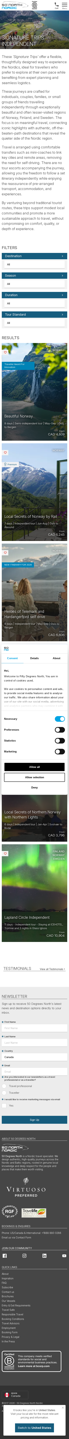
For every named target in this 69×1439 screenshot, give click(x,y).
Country (8, 1051)
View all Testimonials (51, 969)
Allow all (34, 766)
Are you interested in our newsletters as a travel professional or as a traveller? (29, 1078)
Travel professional (20, 1086)
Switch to (34, 1428)
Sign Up (34, 1119)
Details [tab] (34, 658)
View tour (34, 392)
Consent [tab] (12, 658)
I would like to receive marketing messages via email (32, 1099)
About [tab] (57, 658)
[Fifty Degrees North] (15, 5)
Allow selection (34, 777)
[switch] (60, 730)
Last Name (10, 1036)
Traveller (14, 1092)
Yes (11, 1105)
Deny (34, 787)
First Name (10, 1022)
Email (7, 1065)
